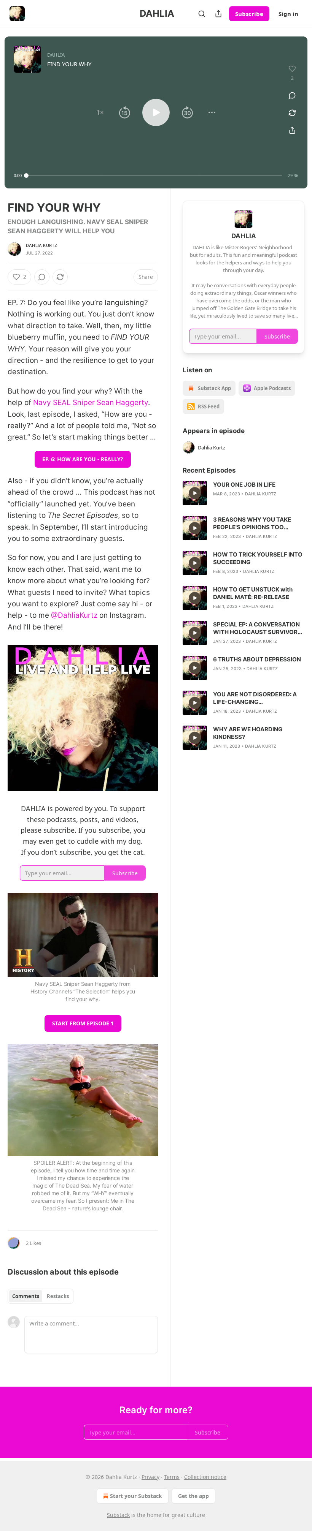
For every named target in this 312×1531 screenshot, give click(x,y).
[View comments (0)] (292, 95)
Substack (118, 1514)
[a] (195, 493)
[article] (243, 493)
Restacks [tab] (58, 1296)
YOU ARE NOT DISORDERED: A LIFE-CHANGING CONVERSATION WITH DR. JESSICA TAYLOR (255, 698)
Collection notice (205, 1476)
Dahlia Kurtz (41, 245)
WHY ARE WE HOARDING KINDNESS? (247, 733)
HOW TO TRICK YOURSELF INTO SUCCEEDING (257, 558)
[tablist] (40, 1296)
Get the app (193, 1495)
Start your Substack (136, 1495)
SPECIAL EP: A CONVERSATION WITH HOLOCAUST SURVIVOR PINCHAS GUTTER (256, 628)
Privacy (150, 1476)
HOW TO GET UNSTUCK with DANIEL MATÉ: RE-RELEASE (253, 593)
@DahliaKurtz (74, 615)
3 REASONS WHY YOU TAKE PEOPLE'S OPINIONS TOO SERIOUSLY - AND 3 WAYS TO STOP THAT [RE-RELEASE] (254, 523)
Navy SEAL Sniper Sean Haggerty (90, 402)
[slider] (154, 175)
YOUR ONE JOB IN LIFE (244, 484)
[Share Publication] (218, 13)
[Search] (201, 13)
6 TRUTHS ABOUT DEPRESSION (257, 659)
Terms (172, 1476)
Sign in (288, 13)
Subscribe (249, 13)
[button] (100, 112)
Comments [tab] (25, 1296)
